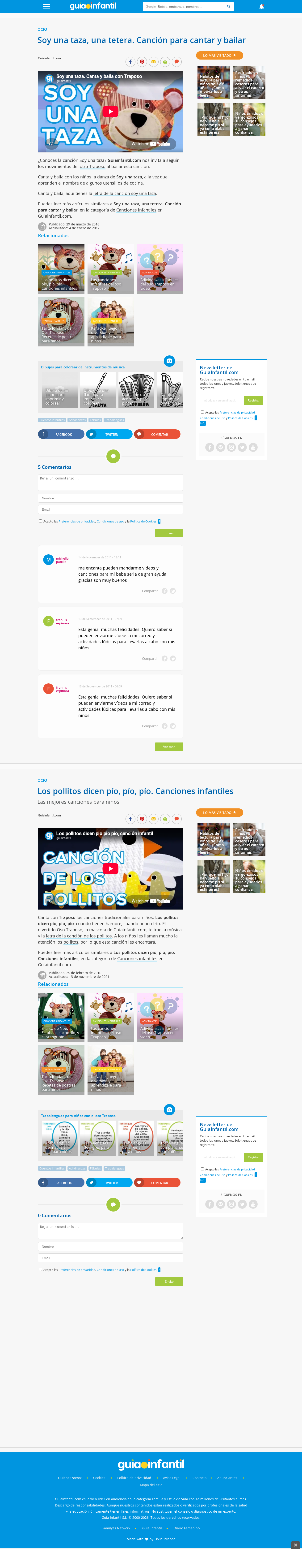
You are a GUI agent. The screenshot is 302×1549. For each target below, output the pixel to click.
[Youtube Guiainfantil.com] (253, 447)
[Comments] (176, 62)
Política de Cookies (143, 521)
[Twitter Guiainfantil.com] (242, 447)
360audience (165, 1539)
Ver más (169, 747)
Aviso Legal (171, 1478)
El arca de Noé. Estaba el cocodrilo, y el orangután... (60, 1033)
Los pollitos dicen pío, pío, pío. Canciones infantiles (59, 284)
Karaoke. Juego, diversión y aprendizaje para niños (106, 335)
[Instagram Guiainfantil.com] (231, 447)
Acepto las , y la (99, 521)
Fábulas (95, 420)
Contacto (199, 1478)
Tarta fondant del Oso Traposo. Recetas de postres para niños (59, 335)
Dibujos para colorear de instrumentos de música (83, 367)
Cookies (99, 1478)
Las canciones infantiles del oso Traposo (106, 284)
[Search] (228, 6)
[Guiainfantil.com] (93, 9)
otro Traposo (92, 166)
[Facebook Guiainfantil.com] (209, 447)
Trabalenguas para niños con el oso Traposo (78, 1115)
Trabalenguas (114, 420)
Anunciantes (227, 1478)
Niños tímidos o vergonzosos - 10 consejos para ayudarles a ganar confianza (249, 123)
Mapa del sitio (151, 1485)
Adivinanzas (149, 272)
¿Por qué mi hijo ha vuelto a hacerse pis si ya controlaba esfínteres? (214, 125)
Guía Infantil (152, 1528)
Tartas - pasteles (53, 321)
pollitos (70, 942)
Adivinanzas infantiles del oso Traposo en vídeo (159, 284)
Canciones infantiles (136, 210)
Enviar (169, 533)
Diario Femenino (187, 1528)
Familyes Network (116, 1528)
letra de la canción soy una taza (124, 193)
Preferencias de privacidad (77, 521)
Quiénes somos (70, 1478)
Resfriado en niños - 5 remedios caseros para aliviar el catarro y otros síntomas (249, 84)
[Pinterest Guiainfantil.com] (220, 447)
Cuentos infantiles (52, 420)
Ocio (42, 29)
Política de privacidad (134, 1478)
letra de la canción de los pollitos (79, 936)
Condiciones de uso (111, 521)
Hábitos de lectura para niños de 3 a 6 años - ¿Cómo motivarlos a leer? (212, 86)
